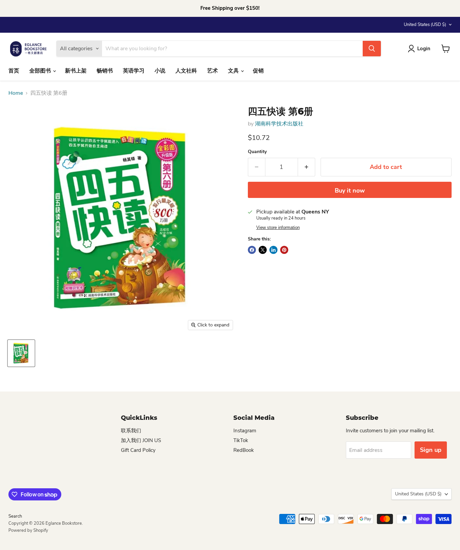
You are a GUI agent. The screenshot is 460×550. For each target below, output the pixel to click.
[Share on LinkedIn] (273, 250)
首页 (13, 71)
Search (15, 516)
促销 (258, 71)
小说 (160, 71)
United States (425, 25)
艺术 (212, 71)
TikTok (240, 440)
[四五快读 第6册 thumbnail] (21, 353)
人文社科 (186, 71)
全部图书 (40, 71)
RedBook (243, 450)
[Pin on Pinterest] (284, 250)
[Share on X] (263, 250)
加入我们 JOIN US (141, 440)
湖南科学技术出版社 (279, 123)
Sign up (430, 450)
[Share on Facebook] (252, 250)
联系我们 (131, 430)
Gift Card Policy (138, 450)
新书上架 (76, 71)
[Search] (372, 48)
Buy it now (350, 190)
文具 (234, 71)
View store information (278, 227)
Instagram (244, 430)
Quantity (257, 151)
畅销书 (105, 71)
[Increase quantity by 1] (306, 167)
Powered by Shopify (28, 530)
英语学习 (133, 71)
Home (15, 93)
